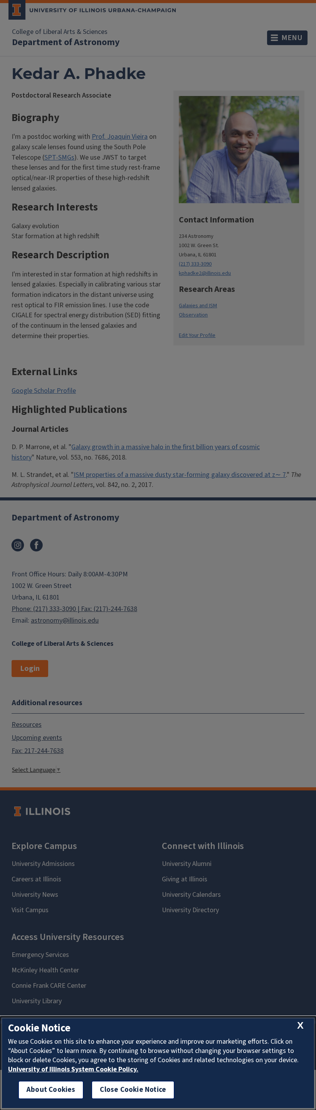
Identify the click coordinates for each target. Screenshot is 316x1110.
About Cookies (51, 1090)
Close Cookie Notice (133, 1090)
